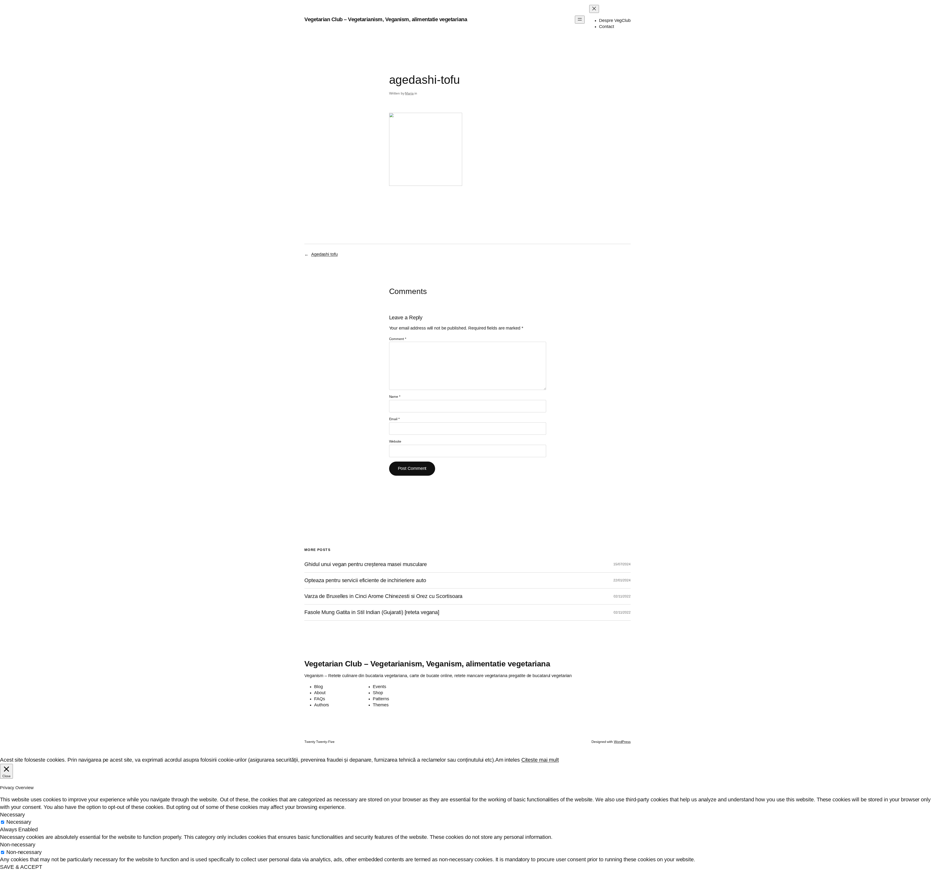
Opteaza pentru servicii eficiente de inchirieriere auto (365, 580)
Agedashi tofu (324, 254)
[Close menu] (594, 9)
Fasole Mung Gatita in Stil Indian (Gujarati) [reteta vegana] (371, 612)
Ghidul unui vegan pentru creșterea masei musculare (365, 564)
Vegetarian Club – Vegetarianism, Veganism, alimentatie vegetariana (385, 19)
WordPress (622, 742)
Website (395, 441)
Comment (397, 339)
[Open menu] (580, 20)
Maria (409, 93)
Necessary (18, 822)
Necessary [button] (12, 815)
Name (394, 396)
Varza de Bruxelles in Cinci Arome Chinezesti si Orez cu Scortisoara (383, 596)
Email (394, 419)
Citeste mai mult (540, 760)
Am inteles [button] (507, 760)
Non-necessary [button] (17, 845)
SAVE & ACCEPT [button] (21, 867)
